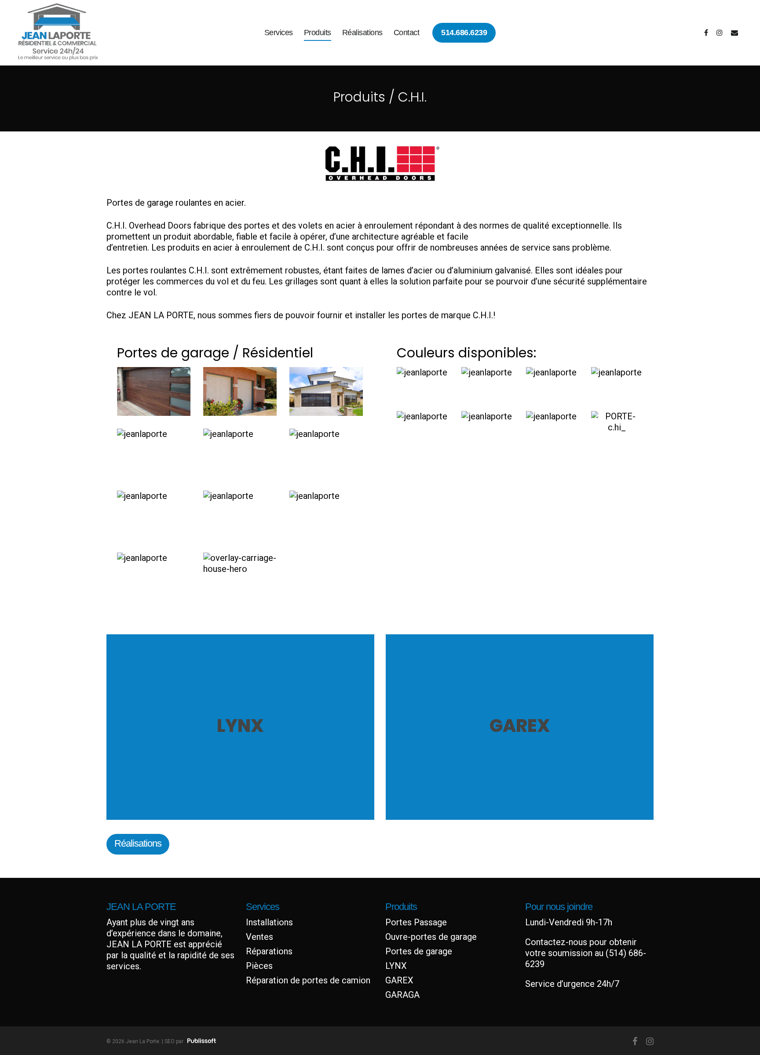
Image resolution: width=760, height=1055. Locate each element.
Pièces (259, 965)
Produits (317, 32)
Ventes (259, 936)
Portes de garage (418, 951)
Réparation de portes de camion (308, 980)
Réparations (269, 951)
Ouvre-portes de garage (431, 936)
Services (278, 32)
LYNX (396, 965)
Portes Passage (416, 922)
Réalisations (362, 32)
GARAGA (402, 995)
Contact (407, 32)
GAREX (399, 980)
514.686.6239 (464, 32)
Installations (269, 922)
